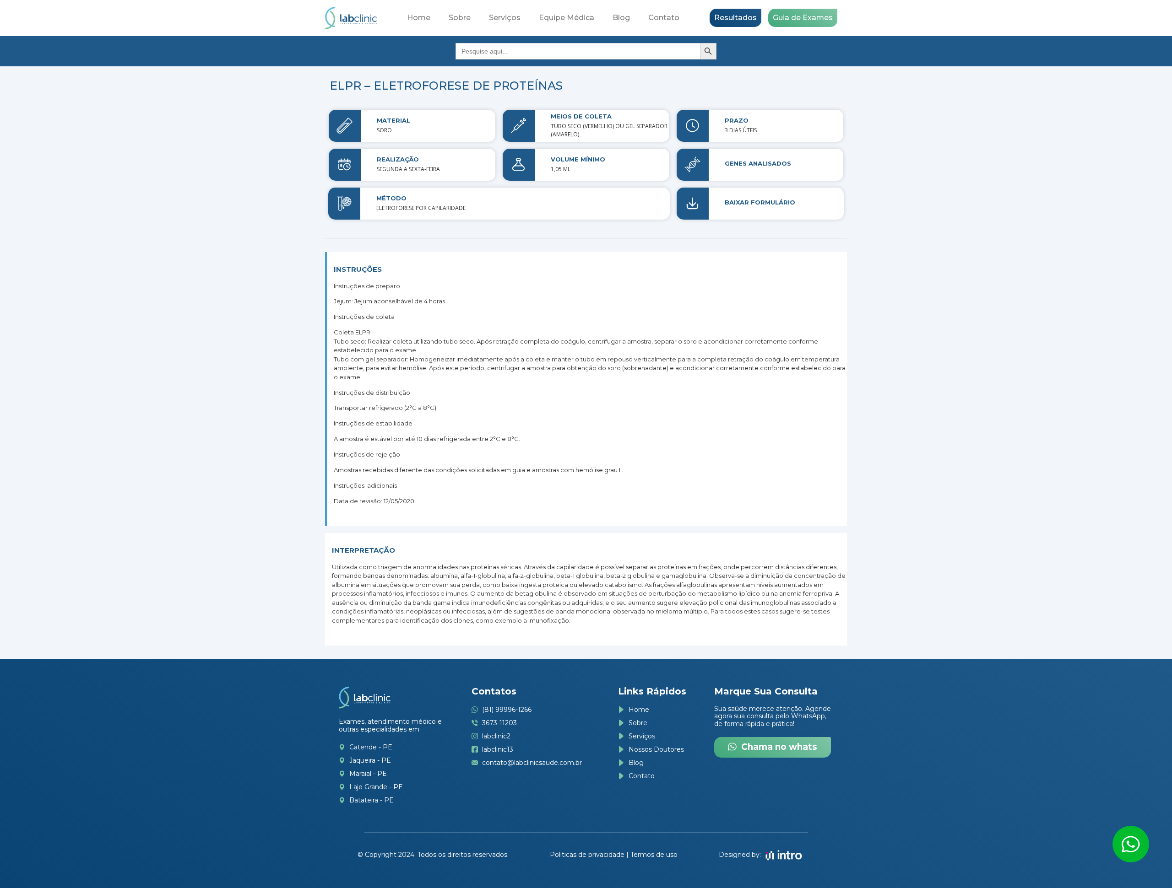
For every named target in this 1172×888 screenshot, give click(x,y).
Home (418, 17)
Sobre (460, 17)
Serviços (505, 17)
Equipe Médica (566, 17)
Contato (663, 17)
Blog (621, 17)
